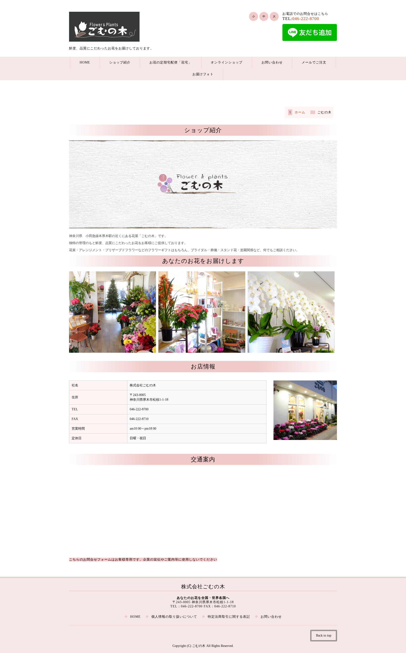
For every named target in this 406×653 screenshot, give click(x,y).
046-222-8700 (305, 18)
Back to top (323, 635)
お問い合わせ (272, 62)
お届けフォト (203, 74)
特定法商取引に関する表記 (229, 616)
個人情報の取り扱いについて (174, 616)
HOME (85, 62)
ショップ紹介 (119, 62)
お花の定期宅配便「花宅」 (170, 62)
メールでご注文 (314, 62)
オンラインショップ (226, 62)
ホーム (300, 112)
